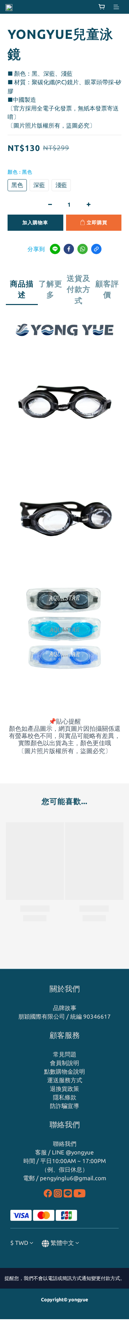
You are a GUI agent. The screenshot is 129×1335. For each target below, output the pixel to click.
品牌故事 (64, 1008)
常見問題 (64, 1054)
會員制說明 (64, 1063)
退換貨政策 (64, 1088)
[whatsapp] (82, 249)
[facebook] (69, 249)
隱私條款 (64, 1097)
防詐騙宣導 (64, 1106)
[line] (55, 249)
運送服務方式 (64, 1080)
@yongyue (80, 1152)
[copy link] (96, 249)
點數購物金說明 (64, 1071)
